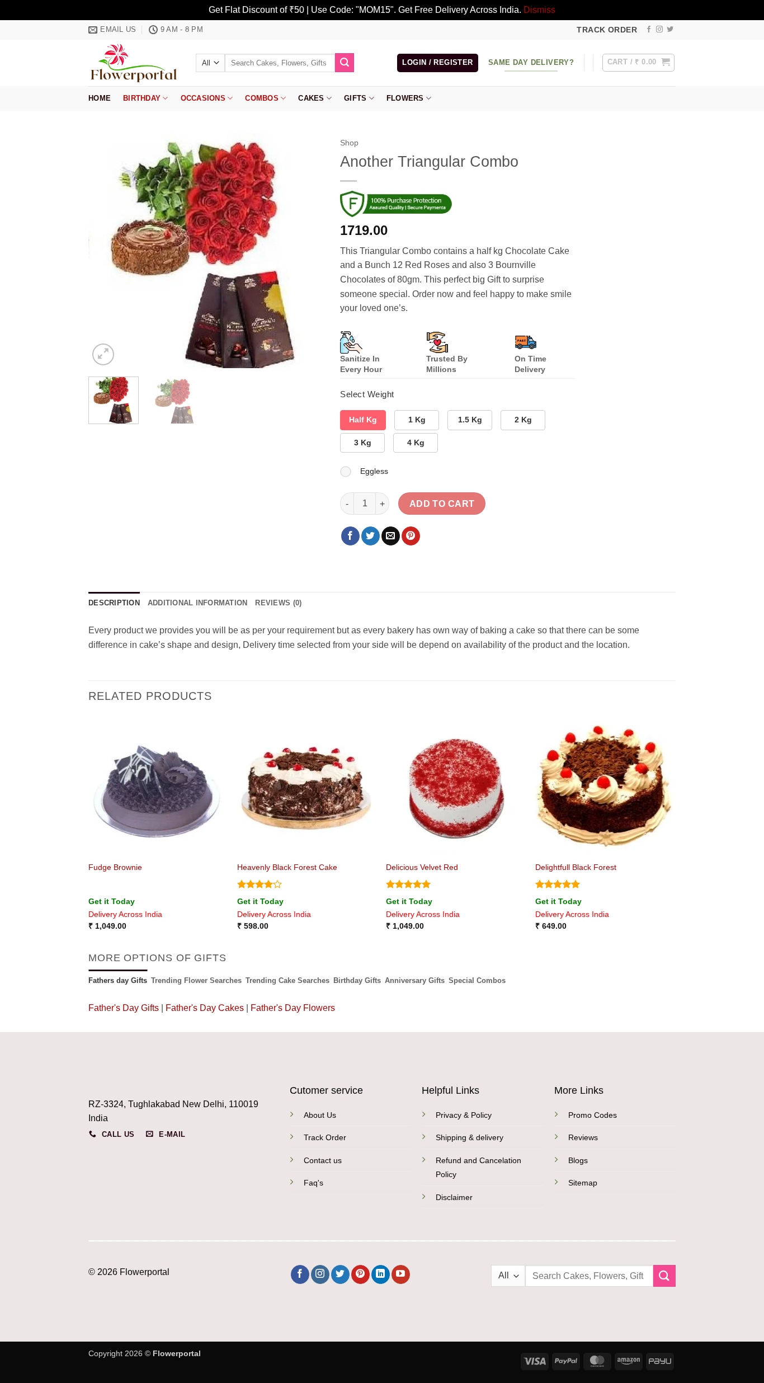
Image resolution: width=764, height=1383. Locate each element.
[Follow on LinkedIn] (380, 1274)
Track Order (325, 1137)
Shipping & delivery (469, 1137)
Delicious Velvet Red (422, 867)
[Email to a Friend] (390, 535)
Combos (262, 98)
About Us (320, 1115)
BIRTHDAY (142, 98)
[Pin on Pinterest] (411, 535)
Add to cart (442, 504)
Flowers (405, 98)
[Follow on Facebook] (648, 30)
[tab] (117, 981)
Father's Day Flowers (293, 1008)
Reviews (583, 1137)
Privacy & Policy (464, 1115)
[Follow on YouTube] (401, 1274)
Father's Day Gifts (124, 1008)
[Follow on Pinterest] (360, 1274)
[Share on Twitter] (370, 535)
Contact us (323, 1160)
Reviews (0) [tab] (278, 603)
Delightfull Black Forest (575, 867)
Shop (349, 143)
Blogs (578, 1160)
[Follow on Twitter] (670, 30)
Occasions (203, 98)
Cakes (311, 98)
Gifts (355, 98)
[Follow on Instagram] (659, 30)
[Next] (304, 250)
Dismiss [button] (539, 10)
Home (99, 98)
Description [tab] (114, 603)
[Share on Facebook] (350, 535)
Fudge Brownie (115, 867)
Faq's (313, 1182)
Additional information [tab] (198, 603)
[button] (437, 63)
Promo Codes (592, 1115)
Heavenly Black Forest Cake (287, 867)
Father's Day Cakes (205, 1008)
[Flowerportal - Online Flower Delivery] (133, 62)
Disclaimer (454, 1197)
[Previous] (107, 250)
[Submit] (344, 62)
